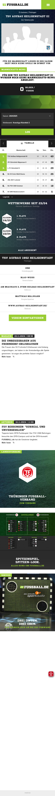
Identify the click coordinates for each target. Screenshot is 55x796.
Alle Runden (51, 143)
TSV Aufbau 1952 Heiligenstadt (27, 258)
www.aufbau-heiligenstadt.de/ (27, 306)
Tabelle (29, 143)
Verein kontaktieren (27, 318)
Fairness (3, 143)
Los (27, 132)
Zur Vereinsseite (27, 20)
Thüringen (32, 12)
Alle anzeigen (26, 250)
